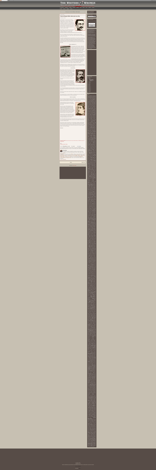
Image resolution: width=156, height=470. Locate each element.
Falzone (90, 201)
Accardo (93, 99)
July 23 (93, 271)
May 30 (95, 310)
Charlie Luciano (90, 153)
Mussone (91, 325)
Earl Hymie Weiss (94, 192)
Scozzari (88, 391)
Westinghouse (93, 437)
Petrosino (89, 357)
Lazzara (88, 284)
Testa (94, 410)
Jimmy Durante (89, 259)
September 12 (93, 393)
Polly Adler (91, 363)
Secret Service (94, 392)
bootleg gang (93, 132)
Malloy (95, 300)
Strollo (91, 405)
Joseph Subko (89, 269)
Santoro (91, 388)
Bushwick (89, 140)
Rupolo (88, 382)
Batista (91, 122)
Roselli (88, 380)
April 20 (90, 111)
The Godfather (94, 412)
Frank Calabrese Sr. (90, 212)
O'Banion (89, 340)
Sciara (95, 390)
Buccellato (91, 137)
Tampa (92, 407)
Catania (94, 150)
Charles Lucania (90, 152)
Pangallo (92, 349)
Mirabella (92, 318)
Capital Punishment (93, 144)
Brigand (88, 135)
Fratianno (95, 214)
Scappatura (90, 389)
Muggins (94, 322)
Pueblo (91, 369)
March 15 (92, 302)
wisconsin (93, 441)
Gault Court (94, 222)
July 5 (89, 272)
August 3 (94, 116)
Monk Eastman (89, 320)
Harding (89, 236)
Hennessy (89, 240)
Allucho (88, 105)
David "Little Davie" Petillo (90, 175)
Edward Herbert (94, 195)
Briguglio (91, 135)
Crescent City (89, 170)
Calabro (89, 141)
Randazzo (94, 370)
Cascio (88, 148)
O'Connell (91, 340)
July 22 (90, 271)
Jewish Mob (93, 258)
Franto (90, 214)
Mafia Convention (93, 297)
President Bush (89, 365)
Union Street (93, 427)
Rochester (89, 377)
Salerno (93, 384)
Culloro (94, 171)
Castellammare (93, 149)
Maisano (88, 300)
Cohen (93, 162)
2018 (89, 89)
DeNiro (92, 183)
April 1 (90, 110)
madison (94, 295)
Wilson (91, 440)
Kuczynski (92, 279)
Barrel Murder (93, 120)
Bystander (94, 140)
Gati (91, 222)
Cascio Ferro (75, 147)
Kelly (88, 276)
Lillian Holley (93, 287)
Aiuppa (93, 101)
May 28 (88, 310)
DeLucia (88, 183)
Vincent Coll (92, 431)
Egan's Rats (90, 196)
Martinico (88, 306)
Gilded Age (92, 226)
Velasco (88, 430)
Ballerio (94, 118)
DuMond (77, 7)
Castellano (89, 150)
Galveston (92, 218)
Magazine (89, 299)
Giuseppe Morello (93, 228)
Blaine (92, 128)
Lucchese (89, 292)
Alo (90, 105)
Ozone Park (91, 347)
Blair (94, 128)
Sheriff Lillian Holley (90, 395)
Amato (88, 106)
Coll (94, 162)
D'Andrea (89, 172)
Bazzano (94, 123)
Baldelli (88, 118)
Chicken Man (91, 156)
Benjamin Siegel (90, 124)
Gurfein (94, 234)
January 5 (89, 255)
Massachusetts (93, 307)
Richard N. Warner (94, 374)
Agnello (92, 100)
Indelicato (89, 245)
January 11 (91, 253)
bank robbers (92, 119)
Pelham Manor (93, 355)
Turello (89, 426)
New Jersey (69, 148)
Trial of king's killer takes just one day (70, 16)
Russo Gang (94, 382)
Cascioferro (95, 148)
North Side (95, 335)
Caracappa (91, 145)
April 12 (95, 110)
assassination (67, 147)
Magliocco (95, 299)
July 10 (94, 270)
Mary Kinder (89, 307)
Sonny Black (94, 398)
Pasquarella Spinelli (93, 352)
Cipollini (70, 7)
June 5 (92, 274)
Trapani (94, 423)
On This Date (62, 7)
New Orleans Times (93, 331)
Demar (90, 183)
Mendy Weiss (92, 314)
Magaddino (93, 298)
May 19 (93, 309)
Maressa (88, 304)
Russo (90, 382)
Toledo (88, 421)
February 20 (92, 205)
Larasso (94, 282)
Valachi (90, 429)
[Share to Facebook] (79, 146)
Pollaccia (94, 362)
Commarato (95, 164)
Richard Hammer (90, 374)
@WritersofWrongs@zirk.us (91, 12)
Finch (92, 208)
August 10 (91, 115)
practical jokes (91, 364)
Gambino (95, 218)
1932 (91, 97)
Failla (88, 201)
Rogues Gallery (89, 378)
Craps (91, 169)
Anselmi (94, 109)
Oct (89, 78)
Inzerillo (88, 247)
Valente (93, 429)
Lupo (88, 294)
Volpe (92, 433)
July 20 (88, 271)
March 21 (94, 303)
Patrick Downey (89, 353)
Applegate (66, 7)
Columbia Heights (93, 163)
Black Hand (93, 127)
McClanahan (93, 312)
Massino (88, 308)
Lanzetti (91, 282)
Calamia (91, 141)
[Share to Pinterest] (80, 146)
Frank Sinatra (89, 213)
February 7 (90, 207)
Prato (77, 148)
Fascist (88, 203)
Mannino (94, 301)
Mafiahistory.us (89, 298)
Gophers (92, 229)
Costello (89, 168)
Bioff (90, 127)
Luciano (92, 292)
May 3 (93, 310)
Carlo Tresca (92, 146)
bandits (88, 119)
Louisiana (95, 291)
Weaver (94, 435)
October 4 (92, 343)
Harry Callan (92, 237)
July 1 (92, 270)
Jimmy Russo (92, 259)
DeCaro (88, 177)
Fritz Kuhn (91, 216)
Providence (89, 369)
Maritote (92, 305)
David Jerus (95, 175)
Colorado (89, 163)
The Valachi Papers (90, 415)
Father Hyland (91, 203)
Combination (89, 164)
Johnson (90, 267)
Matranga (91, 308)
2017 (89, 90)
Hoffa (94, 241)
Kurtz (94, 279)
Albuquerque (90, 103)
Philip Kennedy (91, 358)
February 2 (89, 205)
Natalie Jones (89, 327)
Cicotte (88, 159)
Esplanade (92, 199)
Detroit (91, 184)
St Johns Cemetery (94, 401)
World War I (91, 442)
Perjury (94, 356)
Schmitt (93, 7)
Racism (91, 370)
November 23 (93, 337)
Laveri (93, 283)
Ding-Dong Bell (89, 188)
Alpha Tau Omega (93, 105)
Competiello (89, 165)
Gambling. (89, 220)
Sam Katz (91, 386)
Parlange (92, 351)
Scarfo (92, 389)
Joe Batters (94, 261)
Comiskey (92, 164)
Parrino (94, 351)
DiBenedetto (92, 185)
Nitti (94, 334)
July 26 (95, 271)
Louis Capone (91, 291)
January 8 (92, 255)
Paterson (76, 148)
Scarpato (94, 389)
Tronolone (92, 425)
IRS (90, 248)
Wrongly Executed (90, 443)
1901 (91, 95)
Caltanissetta (94, 142)
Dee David (92, 181)
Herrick (94, 240)
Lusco (90, 294)
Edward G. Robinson (90, 195)
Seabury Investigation (90, 392)
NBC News (91, 328)
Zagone (94, 444)
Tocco (94, 420)
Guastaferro (89, 233)
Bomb (88, 130)
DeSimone (89, 184)
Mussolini (89, 325)
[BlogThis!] (78, 146)
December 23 (93, 179)
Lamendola (94, 280)
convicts (94, 166)
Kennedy (91, 276)
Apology (88, 110)
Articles (90, 114)
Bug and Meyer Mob (94, 138)
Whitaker (88, 438)
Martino (91, 306)
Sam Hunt (89, 386)
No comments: (73, 146)
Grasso (88, 230)
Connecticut (89, 166)
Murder (89, 324)
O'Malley (94, 340)
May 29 (91, 310)
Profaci (94, 367)
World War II (94, 442)
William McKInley (90, 439)
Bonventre (92, 131)
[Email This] (77, 146)
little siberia (93, 288)
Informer (89, 246)
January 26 (94, 254)
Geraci (89, 225)
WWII (94, 443)
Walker (94, 433)
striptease (89, 405)
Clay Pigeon (89, 160)
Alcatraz (92, 103)
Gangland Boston (93, 220)
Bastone (88, 122)
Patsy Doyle (94, 353)
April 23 (92, 111)
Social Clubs (89, 398)
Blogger (80, 468)
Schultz (90, 390)
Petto (91, 357)
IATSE (95, 243)
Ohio (92, 344)
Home (71, 162)
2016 (89, 91)
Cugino (92, 171)
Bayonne (91, 123)
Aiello (91, 101)
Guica (94, 233)
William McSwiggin (94, 439)
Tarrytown (95, 407)
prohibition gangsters (90, 368)
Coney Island (93, 165)
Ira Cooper (93, 247)
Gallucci (89, 218)
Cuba (88, 171)
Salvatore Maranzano (93, 385)
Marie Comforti (94, 304)
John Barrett (91, 263)
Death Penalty (90, 176)
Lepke (92, 286)
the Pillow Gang (93, 414)
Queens (88, 370)
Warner (64, 8)
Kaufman (95, 275)
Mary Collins (94, 306)
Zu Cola (89, 446)
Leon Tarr (89, 286)
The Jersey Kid (89, 413)
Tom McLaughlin (92, 421)
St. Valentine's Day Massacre (92, 402)
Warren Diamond (93, 434)
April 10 (93, 110)
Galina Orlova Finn (93, 217)
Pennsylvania (89, 356)
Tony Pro (93, 422)
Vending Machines (92, 430)
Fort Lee (91, 211)
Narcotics (89, 326)
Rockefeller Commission (93, 377)
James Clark (92, 251)
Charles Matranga (94, 152)
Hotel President (93, 242)
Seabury (94, 391)
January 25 (90, 254)
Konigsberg (89, 279)
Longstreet (93, 290)
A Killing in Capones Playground (93, 98)
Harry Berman (89, 237)
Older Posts (83, 162)
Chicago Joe (90, 155)
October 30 (89, 343)
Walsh (61, 8)
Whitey (94, 438)
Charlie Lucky (94, 153)
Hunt (80, 7)
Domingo (89, 189)
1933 (92, 97)
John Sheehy (90, 266)
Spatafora (92, 399)
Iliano (95, 244)
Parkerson (89, 351)
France (94, 211)
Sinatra (93, 397)
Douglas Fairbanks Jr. (90, 191)
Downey (74, 7)
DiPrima (92, 188)
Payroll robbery (89, 355)
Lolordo (88, 289)
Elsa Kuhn (94, 197)
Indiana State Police (93, 245)
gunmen (91, 234)
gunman (88, 234)
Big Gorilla (94, 126)
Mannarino (90, 301)
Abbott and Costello (90, 99)
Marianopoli (91, 304)
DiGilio (91, 187)
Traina (91, 423)
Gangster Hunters (93, 221)
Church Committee (93, 158)
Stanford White (89, 403)
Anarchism (63, 147)
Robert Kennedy (90, 376)
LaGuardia (89, 280)
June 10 (92, 272)
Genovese (89, 224)
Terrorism (92, 410)
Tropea (94, 425)
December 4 (93, 180)
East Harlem (79, 147)
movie (91, 322)
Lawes (95, 283)
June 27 (89, 274)
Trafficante (89, 423)
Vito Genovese (89, 433)
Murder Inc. (92, 324)
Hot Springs (89, 242)
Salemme (91, 384)
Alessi (94, 103)
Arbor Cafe (89, 112)
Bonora (89, 131)
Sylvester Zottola (90, 406)
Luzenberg (93, 294)
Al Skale (89, 102)
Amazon (94, 106)
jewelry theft (89, 258)
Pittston (92, 361)
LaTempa (91, 283)
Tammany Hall (89, 407)
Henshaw (92, 240)
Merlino (63, 148)
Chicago (95, 154)
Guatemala (92, 233)
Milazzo (95, 317)
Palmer (93, 348)
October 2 (92, 341)
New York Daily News (90, 332)
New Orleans (90, 330)
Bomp (90, 130)
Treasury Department (90, 424)
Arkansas (89, 113)
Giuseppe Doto (89, 228)
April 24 (94, 111)
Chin (94, 156)
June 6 (94, 274)
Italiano (95, 249)
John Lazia (92, 265)
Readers (94, 372)
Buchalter (94, 137)
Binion (88, 127)
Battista (93, 122)
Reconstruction (89, 373)
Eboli (94, 193)
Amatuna (91, 106)
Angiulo (89, 109)
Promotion (94, 368)
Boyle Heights (92, 134)
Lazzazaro (91, 284)
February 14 (92, 204)
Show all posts (78, 11)
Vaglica (88, 429)
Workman (89, 442)
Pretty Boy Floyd (89, 366)
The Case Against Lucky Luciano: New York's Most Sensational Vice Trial (92, 412)
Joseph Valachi (93, 269)
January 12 (94, 253)
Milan (65, 148)
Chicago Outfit (94, 155)
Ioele (90, 247)
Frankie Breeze (93, 213)
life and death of (89, 287)
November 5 (93, 339)
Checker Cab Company (90, 154)
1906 (93, 95)
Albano (94, 102)
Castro (91, 150)
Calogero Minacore (90, 142)
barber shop (89, 120)
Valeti (95, 429)
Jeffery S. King (91, 257)
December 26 (89, 180)
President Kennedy (94, 365)
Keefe (83, 7)
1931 (89, 97)
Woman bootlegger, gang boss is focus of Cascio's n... (91, 80)
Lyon (86, 7)
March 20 (92, 303)
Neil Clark (94, 328)
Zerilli (94, 445)
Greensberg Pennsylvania (90, 232)
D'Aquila (92, 172)
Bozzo (95, 134)
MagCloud (92, 299)
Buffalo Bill (90, 138)
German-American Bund (93, 225)
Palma (90, 348)
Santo (88, 388)
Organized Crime (93, 345)
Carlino (89, 146)
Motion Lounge (92, 321)
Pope (94, 363)
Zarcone (91, 445)
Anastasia (90, 108)
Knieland (82, 147)
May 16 (91, 309)
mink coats (89, 318)
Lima (95, 287)
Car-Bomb (89, 145)
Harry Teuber (91, 238)
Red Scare (93, 373)
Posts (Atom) (74, 165)
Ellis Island (92, 197)
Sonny (92, 398)
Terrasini (89, 410)
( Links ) (71, 8)
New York (73, 148)
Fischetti (95, 208)
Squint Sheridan (89, 401)
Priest (92, 366)
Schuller (88, 390)
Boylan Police (89, 134)
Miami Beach (90, 316)
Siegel (91, 397)
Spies (94, 399)
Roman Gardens (93, 378)
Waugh (68, 8)
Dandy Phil (93, 173)
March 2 (89, 303)
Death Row (94, 176)
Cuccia (90, 171)
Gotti (94, 229)
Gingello (94, 226)
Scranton (91, 391)
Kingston (94, 278)
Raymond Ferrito (89, 372)
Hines (92, 241)
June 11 (94, 272)
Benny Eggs (94, 124)
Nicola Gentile (89, 334)
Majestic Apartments (92, 300)
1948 (94, 97)
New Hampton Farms (92, 329)
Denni (94, 183)
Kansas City (92, 275)
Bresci (73, 147)
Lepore (94, 286)
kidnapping (89, 278)
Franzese (92, 214)
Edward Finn (93, 194)
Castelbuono (89, 149)
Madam (88, 295)
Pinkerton (91, 360)
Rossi (94, 381)
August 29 (70, 147)
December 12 (91, 177)
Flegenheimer (89, 209)
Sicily (89, 397)
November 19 (89, 337)
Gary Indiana (89, 222)
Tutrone (91, 426)
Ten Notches (90, 409)
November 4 (89, 339)
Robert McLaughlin (94, 376)
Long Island (89, 290)
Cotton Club (93, 168)
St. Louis (89, 402)
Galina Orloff (89, 217)
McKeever (91, 313)
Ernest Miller (89, 199)
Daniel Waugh (92, 174)
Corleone (90, 167)
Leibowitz (91, 285)
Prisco (94, 366)
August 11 (94, 115)
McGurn (88, 313)
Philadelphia (94, 357)
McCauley (90, 312)
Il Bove (90, 244)
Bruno (88, 137)
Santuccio (94, 388)
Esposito (95, 199)
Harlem (92, 236)
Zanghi (88, 445)
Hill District (90, 241)
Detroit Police (94, 184)
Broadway (94, 135)
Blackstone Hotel (89, 128)
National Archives (93, 327)
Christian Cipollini (92, 157)
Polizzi (91, 362)
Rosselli (92, 381)
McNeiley (93, 313)
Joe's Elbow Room (93, 262)
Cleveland (95, 160)
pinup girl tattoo (94, 360)
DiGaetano (89, 187)
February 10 (89, 204)
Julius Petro (90, 270)
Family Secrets (93, 201)
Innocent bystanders (94, 246)
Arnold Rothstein (92, 113)
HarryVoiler (95, 238)
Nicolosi (92, 334)
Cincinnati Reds (94, 159)
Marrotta (94, 305)
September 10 (89, 393)
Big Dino (91, 126)
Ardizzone (94, 112)
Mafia (61, 148)
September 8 (89, 394)
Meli (95, 313)
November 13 (89, 336)
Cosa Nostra (93, 167)
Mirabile (94, 318)
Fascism (94, 202)
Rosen (94, 380)
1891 (90, 95)
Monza (67, 148)
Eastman (92, 193)
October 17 (89, 341)
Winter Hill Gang (89, 441)
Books (88, 132)
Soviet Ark (89, 399)
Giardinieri (89, 226)
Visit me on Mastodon (63, 159)
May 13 (89, 309)
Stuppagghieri (93, 405)
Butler (91, 140)
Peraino (92, 356)
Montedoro (93, 320)
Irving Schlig (92, 248)
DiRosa (94, 188)
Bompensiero (93, 130)
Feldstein (93, 207)
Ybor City (89, 444)
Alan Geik (92, 102)
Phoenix (94, 358)
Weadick (91, 435)
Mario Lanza (89, 305)
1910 (95, 95)
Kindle (91, 278)
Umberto (84, 148)
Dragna (93, 191)
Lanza (88, 282)
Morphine (89, 321)
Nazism (88, 328)
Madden (91, 295)
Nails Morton (94, 325)
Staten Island (93, 403)
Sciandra (93, 390)
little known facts (89, 288)
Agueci (89, 101)
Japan (94, 255)
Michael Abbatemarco (94, 316)
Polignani (89, 362)
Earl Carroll (91, 192)
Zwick (91, 446)
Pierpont (88, 360)
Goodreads (89, 229)
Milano (92, 317)
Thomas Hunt (80, 148)
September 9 (93, 394)
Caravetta (94, 145)
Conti (91, 166)
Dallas (94, 172)
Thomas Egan (89, 417)
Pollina (88, 363)
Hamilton (95, 235)
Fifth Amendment (89, 208)
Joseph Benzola (93, 267)
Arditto (91, 112)
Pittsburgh (89, 361)
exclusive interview (93, 200)
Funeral (94, 216)
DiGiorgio (94, 187)
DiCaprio (95, 185)
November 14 (93, 336)
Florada (94, 209)
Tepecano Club (93, 409)
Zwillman (93, 446)
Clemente (92, 160)
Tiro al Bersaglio (91, 420)
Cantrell (89, 144)
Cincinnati (91, 159)
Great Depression (92, 230)
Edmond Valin (90, 194)
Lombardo (91, 289)
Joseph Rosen (93, 268)
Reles (95, 373)
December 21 (89, 179)
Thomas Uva (93, 418)
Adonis (90, 100)
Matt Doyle (94, 308)
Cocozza (90, 162)
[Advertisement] (72, 172)
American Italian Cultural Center (91, 107)
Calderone (94, 141)
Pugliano (94, 369)
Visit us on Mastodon (78, 466)
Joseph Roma (90, 268)
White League (91, 438)
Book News (94, 131)
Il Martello (93, 244)
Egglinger (92, 196)
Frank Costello (93, 212)
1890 (88, 95)
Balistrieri (91, 118)
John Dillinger (92, 264)
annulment (92, 109)
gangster (89, 221)
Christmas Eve (89, 158)
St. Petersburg (92, 402)
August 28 (89, 116)
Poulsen (90, 7)
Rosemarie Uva (91, 380)
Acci (95, 99)
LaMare (91, 280)
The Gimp (91, 412)
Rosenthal (89, 381)
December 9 (89, 181)
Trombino (89, 425)
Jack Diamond (92, 250)
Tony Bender (90, 422)
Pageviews (94, 347)
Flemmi (92, 209)
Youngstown (91, 444)
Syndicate (94, 406)
